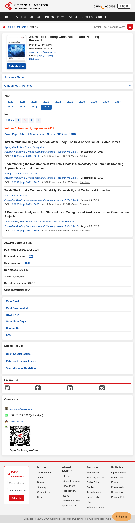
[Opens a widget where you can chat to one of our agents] (121, 516)
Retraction (117, 492)
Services (87, 17)
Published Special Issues (21, 361)
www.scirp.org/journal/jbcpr (42, 52)
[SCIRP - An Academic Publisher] (26, 6)
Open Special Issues (18, 353)
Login (124, 6)
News (61, 17)
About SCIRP (67, 469)
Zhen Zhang (11, 221)
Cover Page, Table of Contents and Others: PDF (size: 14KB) (40, 134)
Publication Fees (71, 500)
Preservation (118, 487)
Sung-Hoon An (66, 221)
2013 (46, 107)
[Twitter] (7, 387)
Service (92, 467)
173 (31, 256)
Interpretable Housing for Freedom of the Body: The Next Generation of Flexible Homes (62, 142)
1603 (27, 263)
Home (8, 17)
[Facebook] (38, 387)
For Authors (68, 485)
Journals (35, 17)
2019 (94, 101)
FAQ (8, 334)
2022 (58, 101)
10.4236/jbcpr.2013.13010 (24, 182)
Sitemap (41, 487)
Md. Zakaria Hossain (15, 195)
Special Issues (70, 505)
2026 (10, 101)
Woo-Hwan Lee (28, 221)
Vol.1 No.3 (73, 151)
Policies (117, 467)
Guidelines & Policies (18, 85)
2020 (82, 101)
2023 (46, 101)
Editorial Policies (71, 481)
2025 (22, 101)
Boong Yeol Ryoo (14, 173)
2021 (70, 101)
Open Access (118, 472)
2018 (106, 101)
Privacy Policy (119, 497)
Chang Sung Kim (34, 147)
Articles (21, 17)
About (73, 17)
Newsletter (12, 314)
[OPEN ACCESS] (104, 6)
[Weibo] (102, 387)
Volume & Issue (95, 506)
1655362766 (16, 421)
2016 (10, 107)
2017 (118, 101)
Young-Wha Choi (47, 221)
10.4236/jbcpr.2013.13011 (24, 156)
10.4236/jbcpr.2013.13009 (24, 204)
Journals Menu (14, 77)
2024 (34, 101)
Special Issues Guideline (21, 368)
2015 (22, 107)
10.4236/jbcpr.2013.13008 (24, 230)
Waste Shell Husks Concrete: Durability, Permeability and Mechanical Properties (57, 190)
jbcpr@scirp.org (45, 55)
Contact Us (12, 328)
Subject (41, 477)
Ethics (65, 476)
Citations (34, 59)
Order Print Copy (16, 321)
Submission (16, 66)
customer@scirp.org (20, 408)
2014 (34, 107)
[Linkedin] (70, 387)
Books (49, 17)
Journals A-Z (44, 472)
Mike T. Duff (31, 173)
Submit (101, 17)
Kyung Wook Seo (14, 147)
